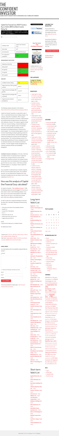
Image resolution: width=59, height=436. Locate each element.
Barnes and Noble (38, 69)
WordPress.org (49, 376)
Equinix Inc (48, 319)
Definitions (49, 267)
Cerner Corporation (50, 309)
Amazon (32, 69)
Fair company (49, 147)
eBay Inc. (52, 317)
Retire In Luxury (36, 83)
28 (49, 228)
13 (46, 222)
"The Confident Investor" (37, 45)
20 (46, 225)
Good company (49, 149)
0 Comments (11, 33)
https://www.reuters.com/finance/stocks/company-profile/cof (14, 109)
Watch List (11, 177)
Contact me (48, 241)
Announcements (50, 126)
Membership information (51, 250)
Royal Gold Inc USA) (51, 350)
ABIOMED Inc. (49, 277)
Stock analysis (9, 32)
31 (56, 228)
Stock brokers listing (50, 259)
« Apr (46, 231)
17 (56, 222)
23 (54, 225)
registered (5, 193)
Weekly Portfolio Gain (52, 142)
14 (49, 222)
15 (51, 222)
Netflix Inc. (50, 341)
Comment (3, 254)
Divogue (30, 433)
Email (2, 274)
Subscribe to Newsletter (49, 56)
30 (54, 228)
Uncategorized (49, 158)
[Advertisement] (51, 86)
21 (49, 225)
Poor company (49, 151)
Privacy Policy (49, 257)
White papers (49, 265)
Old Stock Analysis (51, 155)
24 (56, 225)
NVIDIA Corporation (49, 343)
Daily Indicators (50, 131)
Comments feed (49, 374)
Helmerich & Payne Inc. (52, 326)
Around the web (49, 122)
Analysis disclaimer (50, 240)
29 (51, 228)
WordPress (38, 433)
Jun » (49, 231)
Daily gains (48, 146)
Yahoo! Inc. (52, 363)
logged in (11, 195)
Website (2, 277)
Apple (33, 71)
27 (46, 228)
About (47, 238)
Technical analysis (50, 261)
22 (51, 225)
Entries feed (48, 372)
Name (2, 272)
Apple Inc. (50, 295)
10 (56, 220)
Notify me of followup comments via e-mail (11, 269)
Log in (47, 370)
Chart (37, 206)
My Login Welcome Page (51, 252)
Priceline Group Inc (50, 346)
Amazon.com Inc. (50, 290)
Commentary (49, 124)
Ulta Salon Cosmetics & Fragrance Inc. (51, 360)
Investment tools (51, 133)
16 (54, 222)
